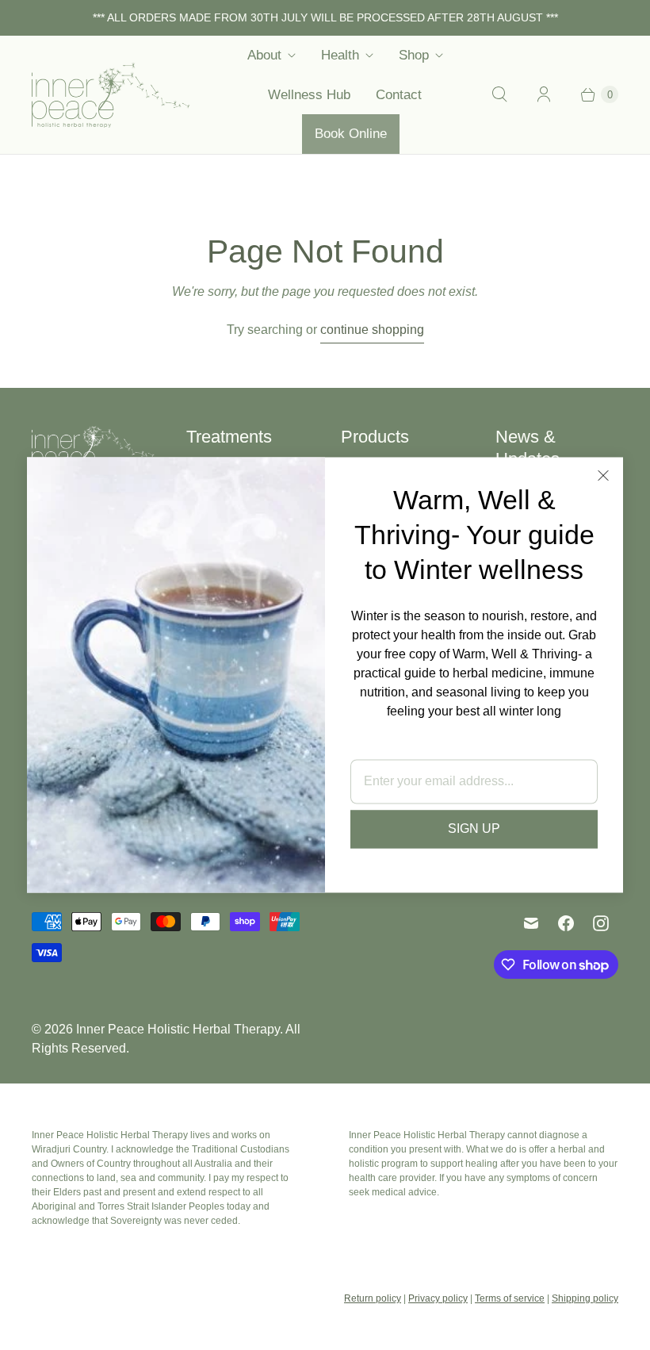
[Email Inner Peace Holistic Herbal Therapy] (531, 923)
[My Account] (544, 94)
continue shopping (372, 329)
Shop (414, 55)
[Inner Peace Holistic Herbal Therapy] (111, 95)
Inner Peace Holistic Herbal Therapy (178, 1029)
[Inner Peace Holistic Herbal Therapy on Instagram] (600, 923)
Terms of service (510, 1298)
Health (340, 55)
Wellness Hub (309, 94)
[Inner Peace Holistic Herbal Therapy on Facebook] (566, 923)
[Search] (499, 94)
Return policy (372, 1298)
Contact (399, 94)
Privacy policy (438, 1298)
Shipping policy (585, 1298)
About (264, 55)
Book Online (351, 133)
